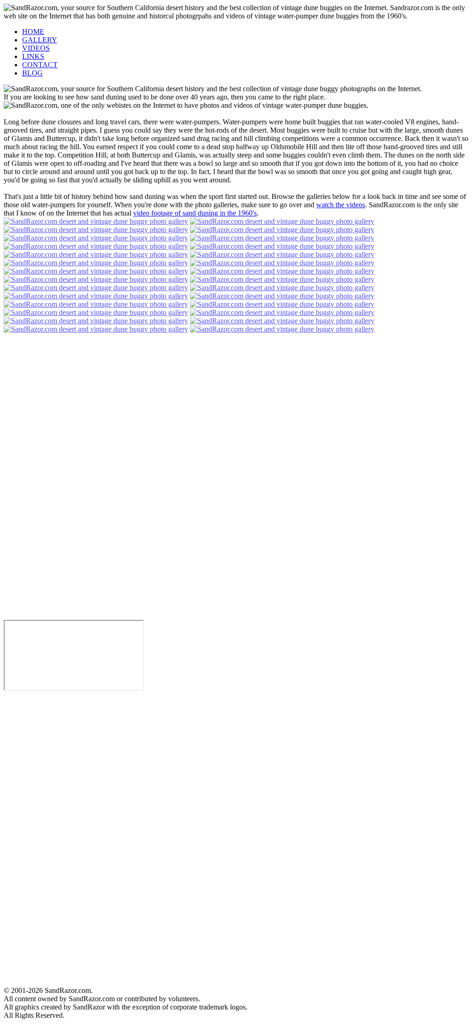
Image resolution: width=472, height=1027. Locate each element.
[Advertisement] (31, 839)
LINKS (33, 56)
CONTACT (40, 65)
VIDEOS (36, 48)
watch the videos (340, 205)
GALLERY (39, 40)
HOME (33, 31)
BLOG (32, 73)
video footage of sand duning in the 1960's (195, 213)
